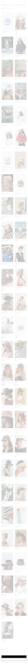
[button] (14, 656)
